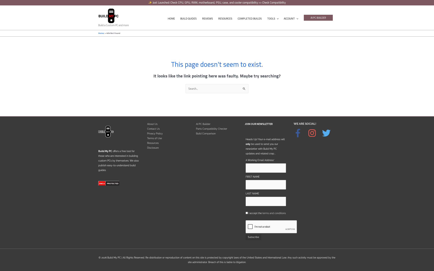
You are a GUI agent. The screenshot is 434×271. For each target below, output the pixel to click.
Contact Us (153, 128)
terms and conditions (274, 213)
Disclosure (153, 147)
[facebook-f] (300, 133)
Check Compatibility (274, 2)
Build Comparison (206, 133)
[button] (318, 18)
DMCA (102, 184)
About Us (152, 124)
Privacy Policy (155, 133)
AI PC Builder (203, 124)
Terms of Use (154, 138)
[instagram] (314, 133)
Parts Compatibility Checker (211, 128)
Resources (153, 143)
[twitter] (328, 133)
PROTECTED (113, 184)
